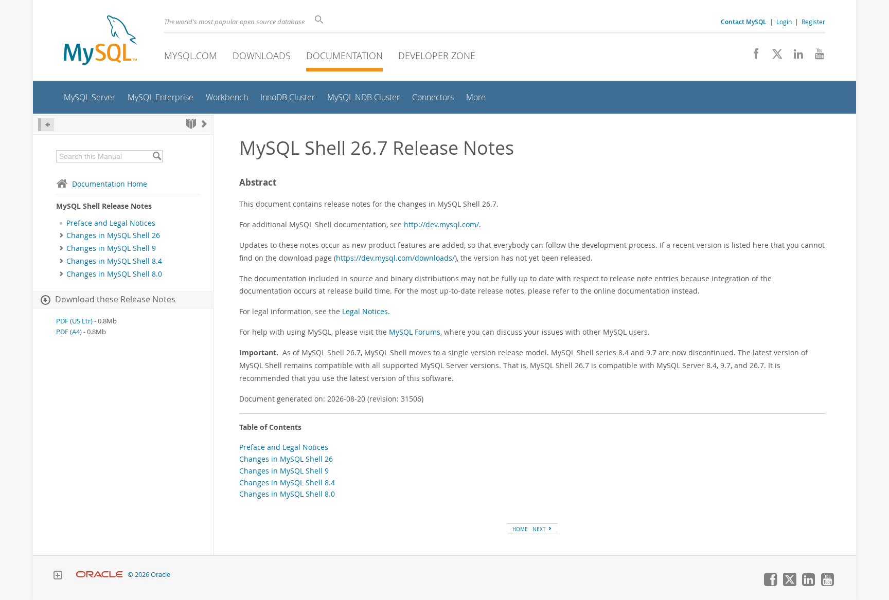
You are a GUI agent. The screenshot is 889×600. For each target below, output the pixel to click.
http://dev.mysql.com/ (441, 224)
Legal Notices (365, 311)
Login (784, 21)
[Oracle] (99, 574)
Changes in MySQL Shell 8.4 (114, 261)
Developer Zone (436, 55)
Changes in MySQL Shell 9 (111, 248)
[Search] (156, 156)
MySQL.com (190, 55)
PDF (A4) (69, 332)
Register (813, 21)
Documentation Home (109, 184)
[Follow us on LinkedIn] (794, 56)
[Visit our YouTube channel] (815, 56)
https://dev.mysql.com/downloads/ (395, 258)
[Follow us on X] (773, 56)
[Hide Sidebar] (46, 124)
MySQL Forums (414, 332)
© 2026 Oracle (149, 574)
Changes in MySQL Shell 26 (113, 235)
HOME (520, 529)
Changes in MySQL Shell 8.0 (114, 274)
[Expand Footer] (57, 576)
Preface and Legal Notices (110, 223)
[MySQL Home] (100, 41)
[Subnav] (61, 235)
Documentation (344, 55)
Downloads (262, 55)
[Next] (204, 123)
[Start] (191, 123)
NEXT (539, 529)
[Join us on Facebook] (752, 56)
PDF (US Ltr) (74, 321)
